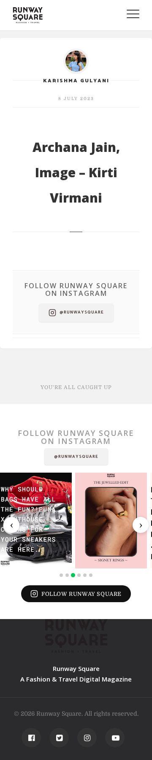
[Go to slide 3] (73, 575)
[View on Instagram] (36, 520)
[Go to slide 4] (79, 575)
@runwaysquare (82, 312)
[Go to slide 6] (90, 575)
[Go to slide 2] (67, 575)
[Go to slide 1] (61, 575)
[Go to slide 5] (85, 575)
